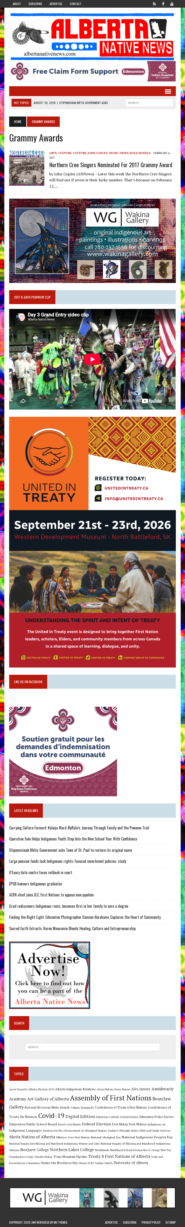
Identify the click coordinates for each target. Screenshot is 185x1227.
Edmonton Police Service (156, 1117)
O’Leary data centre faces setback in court (40, 872)
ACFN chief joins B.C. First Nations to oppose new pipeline (51, 895)
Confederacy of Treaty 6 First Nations (121, 1107)
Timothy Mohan (43, 1157)
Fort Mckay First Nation (129, 1124)
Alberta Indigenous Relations (75, 1089)
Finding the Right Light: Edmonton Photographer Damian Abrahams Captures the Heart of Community (85, 917)
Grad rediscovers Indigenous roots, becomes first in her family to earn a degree (68, 906)
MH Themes (60, 1222)
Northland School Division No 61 (130, 1150)
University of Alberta (131, 1162)
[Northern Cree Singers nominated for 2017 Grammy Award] (26, 182)
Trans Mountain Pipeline (70, 1157)
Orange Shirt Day (161, 1150)
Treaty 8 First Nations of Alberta (119, 1156)
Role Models (140, 153)
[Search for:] (92, 1047)
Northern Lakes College (72, 1149)
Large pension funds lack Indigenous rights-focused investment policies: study (67, 861)
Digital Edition (80, 1116)
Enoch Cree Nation (69, 1124)
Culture (79, 153)
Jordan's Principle (119, 1130)
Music (114, 153)
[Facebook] (163, 3)
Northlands (102, 1150)
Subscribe (35, 4)
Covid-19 (51, 1115)
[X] (155, 3)
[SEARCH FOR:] (149, 102)
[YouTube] (172, 3)
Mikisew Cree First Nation (73, 1137)
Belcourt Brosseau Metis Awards (47, 1107)
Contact (75, 4)
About (17, 4)
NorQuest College (34, 1149)
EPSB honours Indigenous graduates (35, 884)
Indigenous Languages (25, 1130)
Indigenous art (156, 1124)
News (124, 153)
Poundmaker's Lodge (21, 1157)
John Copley (98, 153)
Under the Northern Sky (59, 1162)
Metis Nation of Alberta (32, 1137)
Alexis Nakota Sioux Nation (113, 1089)
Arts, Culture (60, 153)
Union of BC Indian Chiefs (96, 1163)
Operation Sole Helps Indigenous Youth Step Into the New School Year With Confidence (73, 839)
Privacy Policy (151, 1222)
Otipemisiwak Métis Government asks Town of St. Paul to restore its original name (70, 850)
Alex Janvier (141, 1089)
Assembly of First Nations (111, 1097)
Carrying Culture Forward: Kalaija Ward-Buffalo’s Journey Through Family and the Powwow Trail (79, 828)
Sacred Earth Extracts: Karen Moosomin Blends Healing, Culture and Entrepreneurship (72, 928)
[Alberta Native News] (92, 36)
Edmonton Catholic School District (117, 1117)
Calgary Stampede (82, 1107)
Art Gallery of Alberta (48, 1099)
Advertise (56, 4)
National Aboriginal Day (106, 1137)
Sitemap (170, 1222)
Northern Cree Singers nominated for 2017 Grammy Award (110, 164)
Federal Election (96, 1124)
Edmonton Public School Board (33, 1124)
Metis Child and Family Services (151, 1130)
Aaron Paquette (18, 1089)
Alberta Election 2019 (41, 1089)
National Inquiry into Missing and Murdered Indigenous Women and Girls (54, 1143)
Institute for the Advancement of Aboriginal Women (75, 1130)
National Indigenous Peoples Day (147, 1137)
